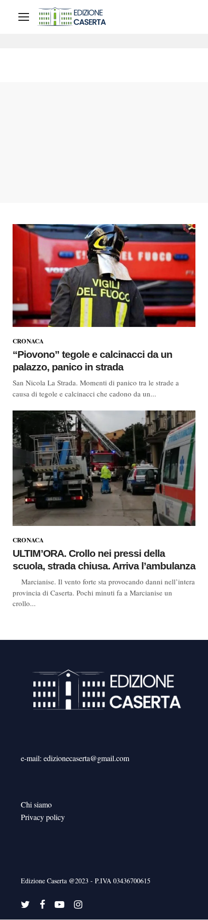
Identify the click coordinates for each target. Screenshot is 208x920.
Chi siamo (36, 804)
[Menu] (24, 17)
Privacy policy (43, 817)
